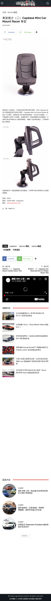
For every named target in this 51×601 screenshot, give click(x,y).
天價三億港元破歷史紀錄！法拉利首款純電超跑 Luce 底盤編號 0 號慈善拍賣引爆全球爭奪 (32, 361)
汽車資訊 (16, 249)
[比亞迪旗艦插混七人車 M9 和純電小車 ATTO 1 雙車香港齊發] (8, 316)
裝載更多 (25, 536)
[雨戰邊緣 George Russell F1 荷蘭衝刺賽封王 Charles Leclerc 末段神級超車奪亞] (8, 350)
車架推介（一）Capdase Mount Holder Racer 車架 (12, 270)
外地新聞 (20, 488)
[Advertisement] (25, 447)
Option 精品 (24, 246)
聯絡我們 (38, 599)
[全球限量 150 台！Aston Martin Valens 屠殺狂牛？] (8, 327)
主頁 (4, 12)
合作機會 (12, 599)
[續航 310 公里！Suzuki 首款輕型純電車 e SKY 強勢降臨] (9, 491)
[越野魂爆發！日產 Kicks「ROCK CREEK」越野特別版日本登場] (9, 508)
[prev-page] (3, 381)
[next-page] (7, 381)
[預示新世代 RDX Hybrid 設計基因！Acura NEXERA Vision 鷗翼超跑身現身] (8, 373)
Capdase (13, 246)
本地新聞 (6, 249)
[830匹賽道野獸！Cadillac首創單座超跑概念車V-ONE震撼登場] (8, 339)
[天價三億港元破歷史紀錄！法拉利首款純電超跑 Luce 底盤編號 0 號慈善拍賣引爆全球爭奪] (8, 362)
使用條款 (32, 599)
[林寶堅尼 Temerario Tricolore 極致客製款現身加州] (9, 525)
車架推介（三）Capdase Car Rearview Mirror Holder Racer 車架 (38, 271)
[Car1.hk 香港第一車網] (25, 3)
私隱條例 (25, 599)
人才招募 (19, 599)
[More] (36, 32)
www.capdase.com (14, 203)
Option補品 (12, 12)
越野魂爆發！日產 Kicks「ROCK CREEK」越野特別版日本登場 (31, 509)
